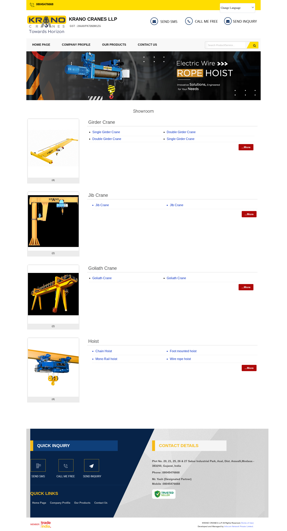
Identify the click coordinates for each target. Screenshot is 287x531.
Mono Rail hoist (106, 359)
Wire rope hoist (180, 359)
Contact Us (147, 44)
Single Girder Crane (106, 132)
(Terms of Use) (247, 523)
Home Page (41, 44)
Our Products (114, 44)
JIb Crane (176, 205)
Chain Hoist (103, 351)
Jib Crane (98, 195)
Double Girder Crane (181, 132)
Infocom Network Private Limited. (239, 526)
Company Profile (76, 44)
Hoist (93, 341)
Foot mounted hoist (183, 351)
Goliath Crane (102, 268)
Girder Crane (101, 122)
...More (246, 147)
